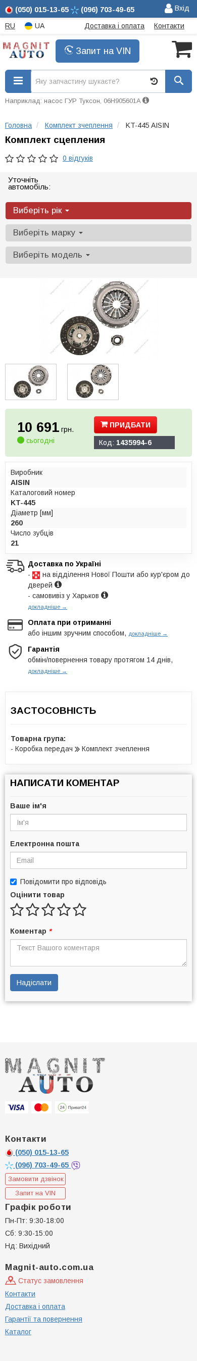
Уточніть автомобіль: (29, 183)
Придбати (129, 425)
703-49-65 (43, 1165)
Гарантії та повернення (43, 1319)
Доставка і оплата (114, 26)
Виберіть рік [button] (38, 210)
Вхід (181, 8)
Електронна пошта (44, 844)
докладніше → (47, 607)
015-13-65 (42, 1152)
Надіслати (34, 983)
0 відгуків (78, 158)
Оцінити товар (37, 895)
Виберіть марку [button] (45, 232)
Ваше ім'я (28, 806)
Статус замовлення (49, 1281)
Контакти (169, 26)
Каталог (18, 1332)
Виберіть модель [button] (49, 255)
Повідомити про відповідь (63, 882)
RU (10, 26)
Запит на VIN (102, 51)
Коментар (30, 931)
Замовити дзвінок (36, 1179)
